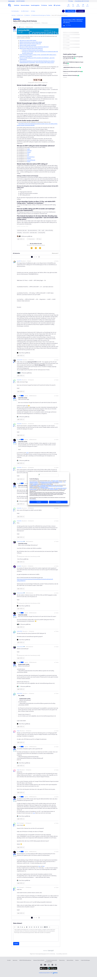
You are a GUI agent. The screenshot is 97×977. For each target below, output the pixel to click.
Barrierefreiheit (70, 960)
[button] (16, 5)
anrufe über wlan (33, 232)
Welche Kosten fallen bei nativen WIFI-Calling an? (31, 48)
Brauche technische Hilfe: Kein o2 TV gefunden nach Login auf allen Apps (73, 57)
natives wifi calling (49, 230)
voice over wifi (26, 232)
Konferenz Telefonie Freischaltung (70, 75)
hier (34, 813)
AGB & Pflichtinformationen (25, 960)
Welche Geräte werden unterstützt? (28, 45)
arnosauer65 (19, 359)
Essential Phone (31, 157)
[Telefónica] (55, 973)
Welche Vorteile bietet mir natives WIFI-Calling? (31, 42)
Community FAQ (41, 232)
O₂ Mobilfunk (27, 15)
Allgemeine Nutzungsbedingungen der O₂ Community (42, 954)
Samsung (29, 150)
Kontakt (9, 960)
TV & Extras (44, 5)
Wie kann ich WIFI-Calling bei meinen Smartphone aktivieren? (34, 46)
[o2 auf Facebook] (41, 964)
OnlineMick (19, 380)
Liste (27, 452)
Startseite (14, 15)
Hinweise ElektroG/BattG (38, 960)
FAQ (39, 230)
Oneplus (29, 158)
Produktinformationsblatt (51, 960)
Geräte (50, 5)
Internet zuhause (25, 5)
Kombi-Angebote (35, 5)
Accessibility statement (61, 954)
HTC (28, 155)
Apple (28, 149)
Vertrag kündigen (48, 961)
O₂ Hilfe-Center (20, 15)
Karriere (77, 960)
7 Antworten (65, 73)
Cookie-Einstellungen (85, 960)
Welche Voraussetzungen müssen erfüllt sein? (30, 43)
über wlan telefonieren (32, 230)
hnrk (18, 823)
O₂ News (33, 11)
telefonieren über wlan (22, 230)
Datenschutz (62, 960)
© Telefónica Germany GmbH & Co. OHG (45, 972)
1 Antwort (65, 77)
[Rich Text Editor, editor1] (35, 934)
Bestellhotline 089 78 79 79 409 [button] (82, 1)
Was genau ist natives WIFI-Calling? (28, 40)
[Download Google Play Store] (52, 969)
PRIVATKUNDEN (11, 1)
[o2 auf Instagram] (49, 964)
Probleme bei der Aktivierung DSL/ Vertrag (72, 71)
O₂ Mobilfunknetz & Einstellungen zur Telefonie (40, 15)
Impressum (15, 960)
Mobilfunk (16, 5)
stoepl (18, 730)
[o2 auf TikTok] (52, 964)
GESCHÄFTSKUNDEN (20, 1)
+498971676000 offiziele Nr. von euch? (71, 67)
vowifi (43, 230)
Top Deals (57, 5)
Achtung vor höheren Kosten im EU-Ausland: (32, 50)
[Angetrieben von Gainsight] (48, 951)
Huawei (29, 152)
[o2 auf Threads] (55, 964)
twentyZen (19, 566)
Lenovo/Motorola (31, 160)
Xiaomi (28, 161)
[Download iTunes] (44, 969)
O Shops (71, 1)
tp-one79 (19, 261)
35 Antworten (66, 65)
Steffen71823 (19, 631)
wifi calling (19, 232)
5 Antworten (65, 69)
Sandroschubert (20, 541)
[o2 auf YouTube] (45, 964)
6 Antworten (65, 60)
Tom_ (18, 27)
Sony (28, 153)
